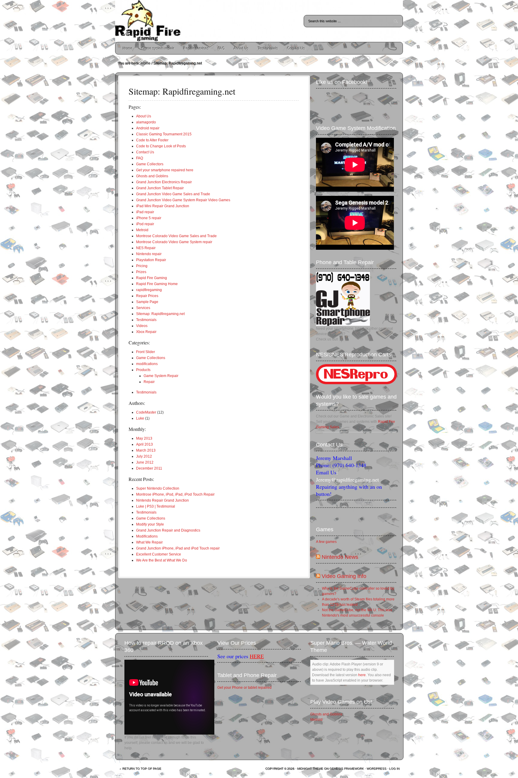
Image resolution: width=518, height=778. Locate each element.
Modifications (147, 536)
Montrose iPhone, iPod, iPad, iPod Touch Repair (175, 494)
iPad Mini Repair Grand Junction (162, 206)
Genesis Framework (347, 769)
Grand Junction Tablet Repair (160, 188)
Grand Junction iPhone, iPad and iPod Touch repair (178, 548)
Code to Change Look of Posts (161, 146)
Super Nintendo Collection (157, 488)
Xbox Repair (146, 332)
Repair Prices (147, 296)
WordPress (377, 769)
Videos (141, 326)
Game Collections (150, 358)
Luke (140, 418)
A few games (326, 542)
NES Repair (146, 248)
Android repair (147, 128)
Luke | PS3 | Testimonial (155, 506)
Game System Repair (161, 376)
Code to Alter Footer (152, 140)
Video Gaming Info (344, 576)
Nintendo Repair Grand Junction (162, 500)
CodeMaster (146, 412)
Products (143, 370)
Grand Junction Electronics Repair (164, 182)
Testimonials (268, 48)
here (362, 675)
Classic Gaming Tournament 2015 (164, 134)
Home (128, 48)
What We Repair (149, 542)
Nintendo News (340, 557)
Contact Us (296, 48)
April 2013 (144, 444)
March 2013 (146, 450)
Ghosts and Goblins (152, 176)
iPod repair (145, 224)
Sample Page (147, 302)
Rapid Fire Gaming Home (157, 284)
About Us (241, 48)
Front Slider (145, 352)
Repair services (196, 48)
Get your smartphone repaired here (164, 170)
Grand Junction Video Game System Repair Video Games (183, 200)
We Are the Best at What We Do (161, 560)
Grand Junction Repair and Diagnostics (168, 530)
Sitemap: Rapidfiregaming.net (160, 314)
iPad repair (145, 212)
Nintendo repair (149, 254)
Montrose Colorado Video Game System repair (174, 242)
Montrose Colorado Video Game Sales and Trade (176, 236)
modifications (147, 364)
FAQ (221, 48)
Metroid (142, 230)
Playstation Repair (151, 260)
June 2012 (144, 462)
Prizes (141, 272)
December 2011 (149, 468)
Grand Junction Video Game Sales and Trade (173, 194)
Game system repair (158, 48)
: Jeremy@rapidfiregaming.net (347, 476)
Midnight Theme (310, 769)
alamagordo (146, 122)
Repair (149, 382)
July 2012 (144, 456)
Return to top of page (142, 769)
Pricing (141, 266)
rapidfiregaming (149, 290)
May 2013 (144, 438)
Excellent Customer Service (158, 554)
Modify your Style (150, 524)
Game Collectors (149, 164)
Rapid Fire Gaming (151, 278)
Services (143, 308)
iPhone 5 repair (148, 218)
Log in (394, 769)
